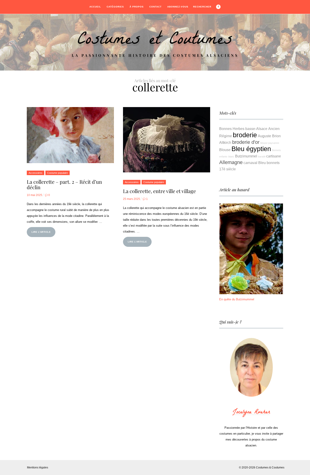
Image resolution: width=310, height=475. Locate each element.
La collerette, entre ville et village (159, 191)
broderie (245, 135)
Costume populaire (57, 172)
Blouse (225, 150)
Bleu (262, 163)
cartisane (273, 156)
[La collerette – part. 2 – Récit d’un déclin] (70, 135)
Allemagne (231, 162)
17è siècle (227, 169)
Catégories (115, 6)
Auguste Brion (269, 136)
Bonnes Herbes (231, 129)
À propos (137, 6)
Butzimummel (246, 156)
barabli (261, 156)
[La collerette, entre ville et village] (166, 139)
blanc (231, 156)
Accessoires (35, 172)
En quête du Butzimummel (236, 299)
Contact (155, 6)
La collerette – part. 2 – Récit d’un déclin (64, 184)
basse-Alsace (256, 129)
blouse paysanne (269, 143)
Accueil (95, 6)
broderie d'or (245, 142)
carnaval (250, 163)
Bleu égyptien (251, 148)
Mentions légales (37, 467)
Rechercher (202, 6)
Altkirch (225, 142)
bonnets (273, 163)
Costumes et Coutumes (155, 41)
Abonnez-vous (177, 6)
